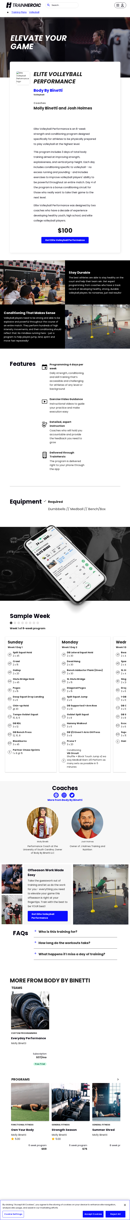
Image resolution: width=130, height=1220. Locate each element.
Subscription (40, 1053)
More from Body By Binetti (65, 800)
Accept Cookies (93, 1214)
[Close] (124, 1204)
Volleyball (34, 12)
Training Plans (19, 12)
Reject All (115, 1214)
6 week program (38, 1145)
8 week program (119, 1145)
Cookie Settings (13, 1214)
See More (38, 1023)
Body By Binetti (48, 90)
